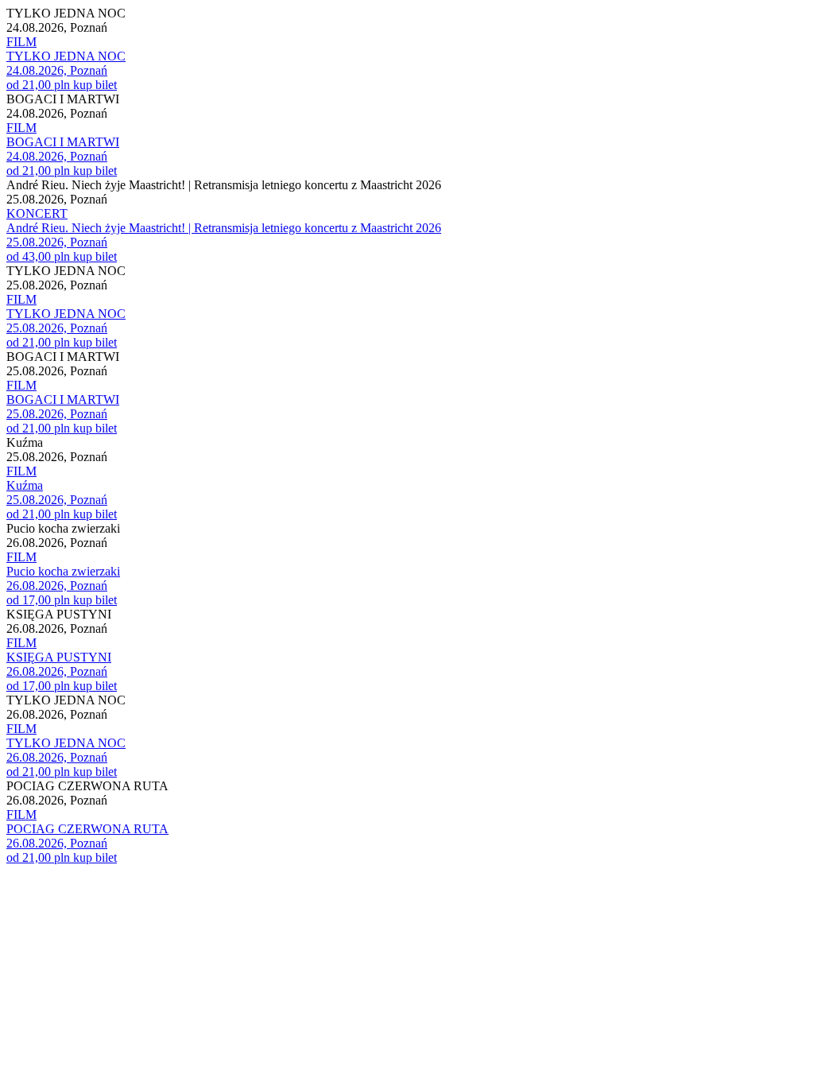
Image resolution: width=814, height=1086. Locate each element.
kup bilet (95, 84)
